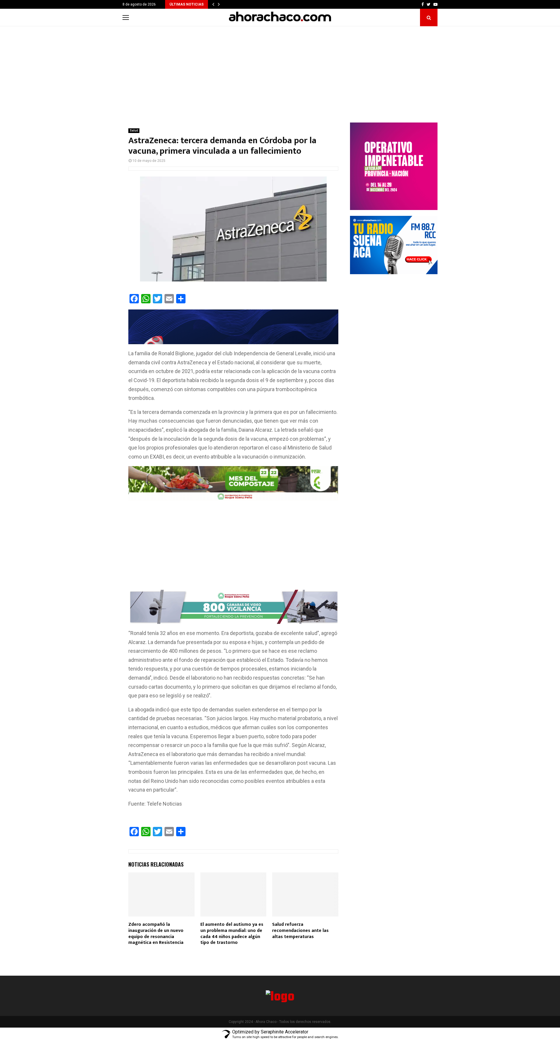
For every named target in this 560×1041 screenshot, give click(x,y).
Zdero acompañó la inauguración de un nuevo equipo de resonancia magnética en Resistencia (155, 933)
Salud (134, 130)
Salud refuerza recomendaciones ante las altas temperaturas (300, 931)
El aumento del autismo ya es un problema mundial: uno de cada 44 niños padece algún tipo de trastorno (231, 933)
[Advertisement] (280, 70)
